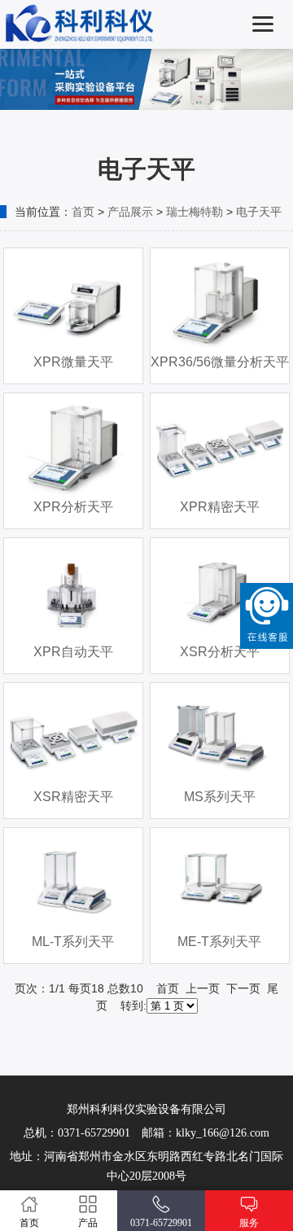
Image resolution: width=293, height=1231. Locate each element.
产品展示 (130, 211)
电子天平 (259, 211)
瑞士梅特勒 (194, 211)
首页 (83, 211)
